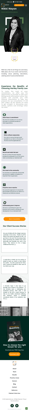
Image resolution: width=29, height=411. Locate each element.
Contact (14, 387)
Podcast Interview (14, 393)
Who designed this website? (14, 409)
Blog (14, 384)
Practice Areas (14, 378)
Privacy (24, 399)
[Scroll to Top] (26, 408)
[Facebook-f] (12, 405)
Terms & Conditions (15, 400)
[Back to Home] (5, 5)
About (14, 368)
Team (14, 371)
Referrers (14, 390)
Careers (14, 381)
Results (14, 375)
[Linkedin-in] (17, 405)
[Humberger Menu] (26, 5)
